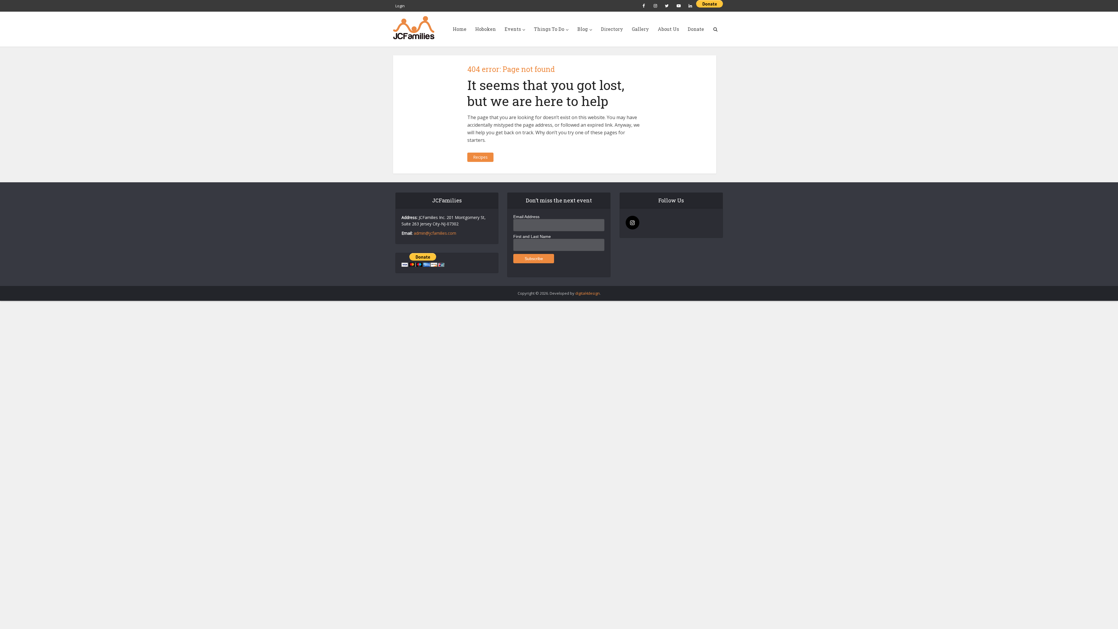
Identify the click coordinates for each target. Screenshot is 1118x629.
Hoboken (485, 29)
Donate (696, 29)
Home (459, 29)
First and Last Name (532, 236)
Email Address (526, 216)
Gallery (640, 29)
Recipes (480, 157)
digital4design (587, 293)
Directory (612, 29)
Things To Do (549, 29)
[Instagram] (632, 222)
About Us (668, 29)
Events (513, 29)
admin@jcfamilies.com (435, 233)
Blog (582, 29)
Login (400, 5)
